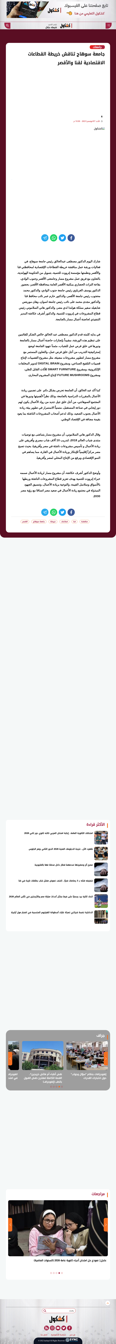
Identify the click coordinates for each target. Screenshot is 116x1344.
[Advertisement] (52, 90)
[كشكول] (58, 1319)
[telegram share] (44, 237)
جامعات (97, 47)
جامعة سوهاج (39, 521)
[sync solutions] (72, 1340)
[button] (62, 1086)
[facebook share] (71, 237)
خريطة (53, 521)
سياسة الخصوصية (58, 1335)
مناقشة (84, 521)
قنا (74, 521)
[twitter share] (62, 237)
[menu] (109, 26)
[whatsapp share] (53, 237)
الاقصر (24, 521)
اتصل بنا (44, 1335)
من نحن (72, 1335)
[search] (7, 26)
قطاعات (64, 521)
